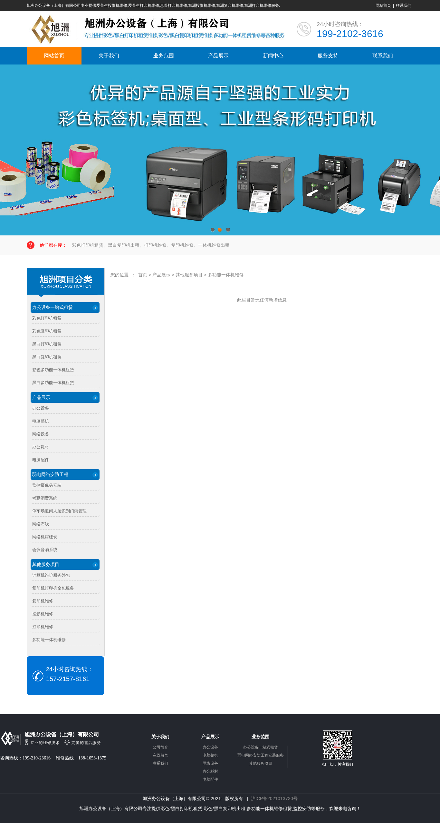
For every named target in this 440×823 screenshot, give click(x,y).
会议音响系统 (44, 549)
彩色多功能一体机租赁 (53, 369)
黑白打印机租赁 (47, 344)
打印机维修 (42, 626)
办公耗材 (40, 446)
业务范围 (163, 55)
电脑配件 (40, 459)
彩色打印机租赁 (47, 318)
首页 (142, 274)
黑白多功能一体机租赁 (53, 382)
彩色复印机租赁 (47, 331)
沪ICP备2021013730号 (274, 798)
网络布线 (40, 523)
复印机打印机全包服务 (53, 588)
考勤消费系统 (44, 498)
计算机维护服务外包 (51, 575)
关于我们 (109, 55)
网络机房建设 (44, 536)
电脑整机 (40, 421)
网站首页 (383, 5)
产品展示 (218, 55)
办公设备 (40, 408)
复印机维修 (42, 601)
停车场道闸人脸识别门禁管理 (59, 511)
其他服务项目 (45, 564)
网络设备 (40, 433)
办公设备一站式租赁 (52, 307)
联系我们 (403, 5)
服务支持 (328, 55)
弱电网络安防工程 (50, 474)
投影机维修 (42, 613)
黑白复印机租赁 (47, 356)
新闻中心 (273, 55)
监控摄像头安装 (47, 485)
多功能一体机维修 (49, 639)
